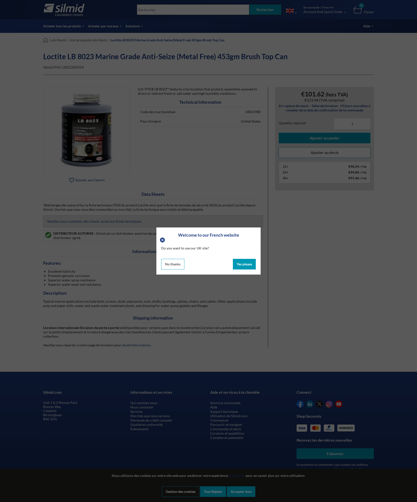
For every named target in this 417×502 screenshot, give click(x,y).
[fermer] (163, 240)
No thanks (173, 264)
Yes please (244, 264)
